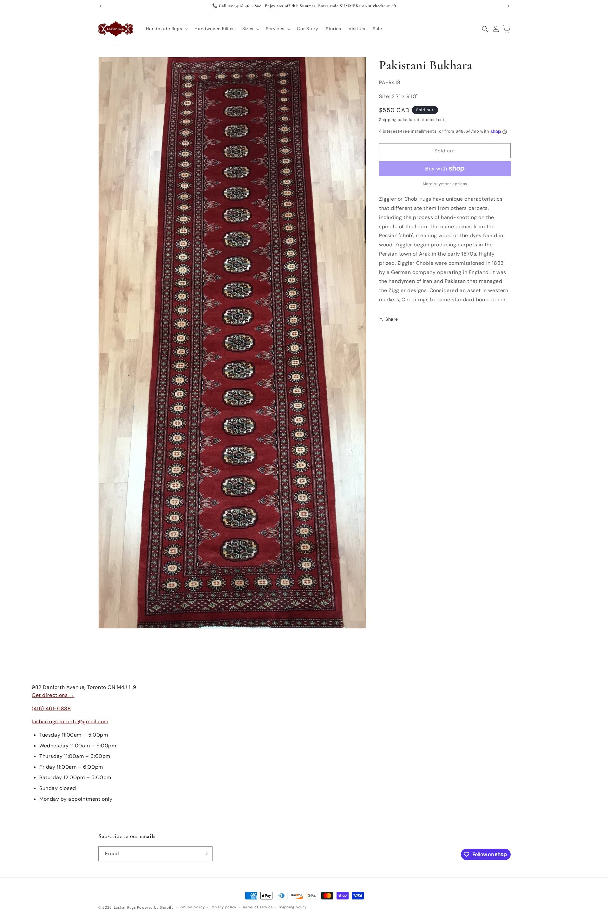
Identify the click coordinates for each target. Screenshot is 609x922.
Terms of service (257, 907)
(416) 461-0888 (51, 708)
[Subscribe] (205, 853)
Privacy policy (223, 907)
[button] (166, 28)
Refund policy (192, 907)
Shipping (388, 119)
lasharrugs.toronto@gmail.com (70, 721)
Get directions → (53, 695)
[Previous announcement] (101, 6)
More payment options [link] (445, 183)
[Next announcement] (508, 6)
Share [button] (391, 319)
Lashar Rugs (125, 907)
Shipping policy (293, 907)
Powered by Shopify (155, 907)
